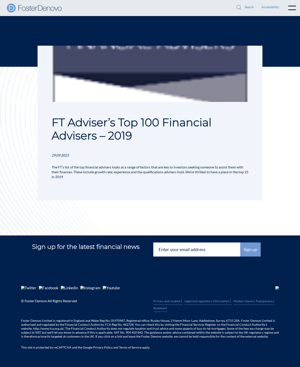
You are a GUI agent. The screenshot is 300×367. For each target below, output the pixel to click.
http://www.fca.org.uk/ (48, 328)
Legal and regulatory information (208, 301)
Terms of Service (130, 347)
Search (249, 7)
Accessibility (270, 7)
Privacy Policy (103, 347)
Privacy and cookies (168, 301)
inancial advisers (99, 167)
